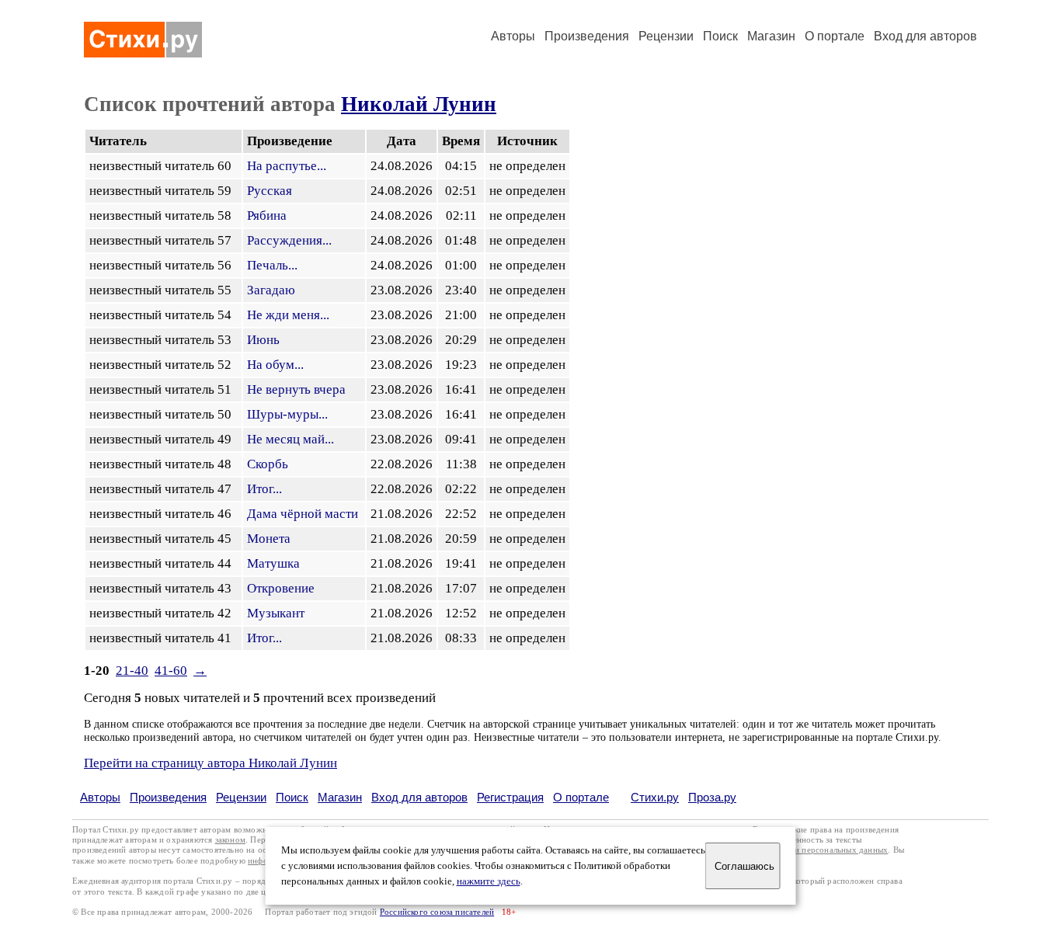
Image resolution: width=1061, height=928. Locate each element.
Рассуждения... (289, 240)
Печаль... (272, 265)
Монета (268, 538)
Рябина (267, 215)
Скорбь (267, 464)
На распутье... (286, 165)
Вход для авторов (925, 36)
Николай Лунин (418, 104)
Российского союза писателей (437, 912)
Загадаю (271, 290)
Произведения (586, 36)
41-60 (171, 670)
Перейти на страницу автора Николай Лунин (210, 763)
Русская (269, 190)
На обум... (275, 364)
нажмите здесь (488, 881)
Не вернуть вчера (296, 389)
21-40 (132, 670)
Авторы (513, 36)
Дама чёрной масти (302, 513)
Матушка (273, 563)
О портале (581, 797)
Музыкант (275, 613)
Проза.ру (712, 797)
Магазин (771, 36)
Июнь (263, 339)
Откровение (281, 588)
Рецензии (666, 36)
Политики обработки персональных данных (803, 850)
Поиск (720, 36)
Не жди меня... (288, 315)
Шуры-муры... (287, 414)
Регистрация (510, 797)
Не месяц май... (290, 439)
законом (230, 840)
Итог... (264, 488)
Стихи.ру (655, 797)
